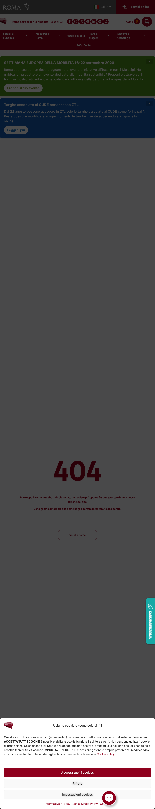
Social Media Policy (85, 803)
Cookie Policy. (106, 754)
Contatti (105, 803)
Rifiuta (77, 783)
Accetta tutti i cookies (77, 772)
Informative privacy (57, 803)
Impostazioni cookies (77, 795)
